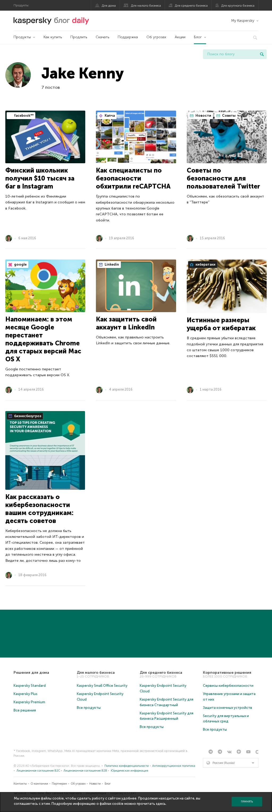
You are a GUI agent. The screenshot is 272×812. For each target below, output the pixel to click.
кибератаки (205, 264)
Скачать (102, 37)
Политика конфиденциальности (126, 766)
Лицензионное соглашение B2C (38, 770)
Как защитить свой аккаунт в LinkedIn (126, 323)
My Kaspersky (242, 20)
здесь (161, 804)
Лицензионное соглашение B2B (85, 770)
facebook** (23, 116)
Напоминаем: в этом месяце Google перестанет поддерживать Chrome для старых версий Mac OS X (43, 339)
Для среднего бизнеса (191, 5)
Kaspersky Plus (25, 694)
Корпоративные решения (227, 672)
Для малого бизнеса (146, 5)
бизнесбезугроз (27, 416)
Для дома (109, 5)
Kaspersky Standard (30, 686)
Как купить (53, 37)
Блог (198, 37)
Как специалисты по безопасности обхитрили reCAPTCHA (133, 178)
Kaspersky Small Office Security (102, 686)
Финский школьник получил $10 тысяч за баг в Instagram (39, 178)
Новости (203, 116)
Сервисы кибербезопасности (228, 686)
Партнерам (59, 783)
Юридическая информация (129, 770)
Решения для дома (31, 672)
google (20, 264)
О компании (39, 783)
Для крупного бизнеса (237, 5)
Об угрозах (156, 37)
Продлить (78, 37)
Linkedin (111, 264)
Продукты (22, 37)
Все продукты (89, 708)
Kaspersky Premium (29, 702)
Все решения (25, 710)
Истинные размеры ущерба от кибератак (221, 324)
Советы (228, 116)
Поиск (262, 54)
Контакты (20, 783)
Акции (180, 37)
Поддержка (128, 37)
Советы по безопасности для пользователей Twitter (223, 178)
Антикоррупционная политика (173, 766)
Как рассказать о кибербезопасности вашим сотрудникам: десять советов (39, 509)
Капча (109, 116)
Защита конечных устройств (227, 708)
